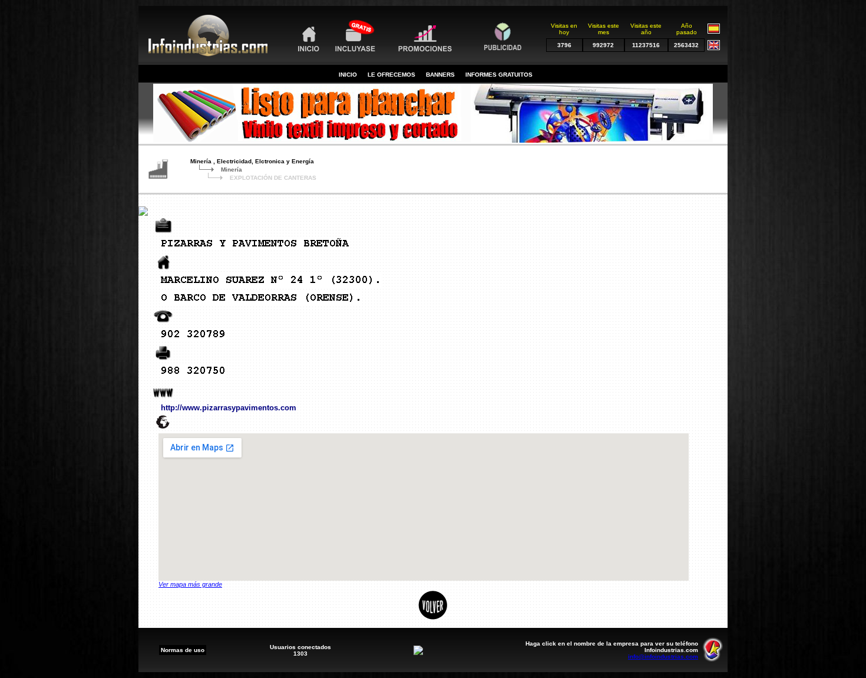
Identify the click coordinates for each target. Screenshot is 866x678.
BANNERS (440, 74)
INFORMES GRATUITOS (499, 74)
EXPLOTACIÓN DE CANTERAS (273, 178)
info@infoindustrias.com (663, 656)
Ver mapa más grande (190, 584)
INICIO (348, 74)
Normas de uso (182, 650)
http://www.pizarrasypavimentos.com (228, 407)
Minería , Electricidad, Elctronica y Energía (252, 161)
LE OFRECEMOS (391, 74)
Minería (231, 169)
